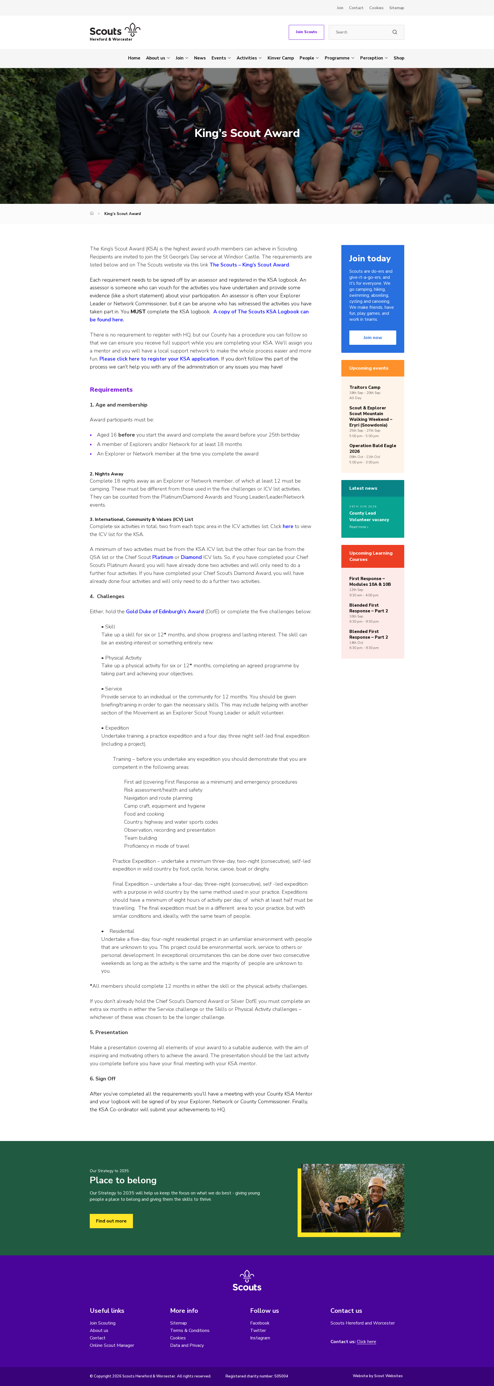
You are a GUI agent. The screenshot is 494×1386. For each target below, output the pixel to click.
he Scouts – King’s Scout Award (251, 264)
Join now (373, 337)
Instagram (260, 1338)
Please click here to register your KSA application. (159, 358)
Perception (371, 58)
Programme (337, 58)
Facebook (260, 1323)
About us (155, 58)
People (307, 58)
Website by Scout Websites (378, 1376)
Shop (399, 58)
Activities (247, 58)
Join (340, 8)
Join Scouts (306, 32)
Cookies (376, 8)
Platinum (162, 557)
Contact (356, 8)
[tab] (201, 474)
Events (219, 58)
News (200, 58)
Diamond (191, 557)
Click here (366, 1341)
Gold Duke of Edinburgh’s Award (165, 611)
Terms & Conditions (190, 1330)
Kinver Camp (281, 58)
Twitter (258, 1330)
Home (134, 58)
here (288, 526)
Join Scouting (102, 1323)
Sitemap (396, 8)
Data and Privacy (187, 1345)
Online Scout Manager (112, 1345)
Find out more (111, 1221)
